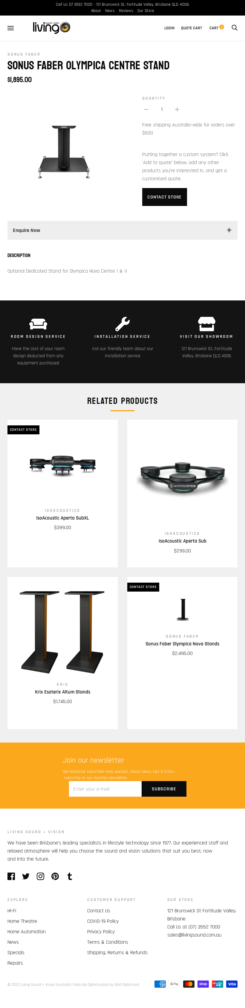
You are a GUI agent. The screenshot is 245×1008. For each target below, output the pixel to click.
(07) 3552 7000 (204, 926)
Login (169, 28)
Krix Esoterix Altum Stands (62, 692)
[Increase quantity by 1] (177, 109)
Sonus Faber (24, 54)
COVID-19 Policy (103, 921)
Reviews (126, 10)
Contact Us (98, 910)
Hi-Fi (11, 910)
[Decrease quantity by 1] (146, 109)
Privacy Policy (101, 931)
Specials (15, 952)
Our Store (145, 10)
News (110, 10)
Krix (62, 684)
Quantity (153, 98)
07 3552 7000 (80, 4)
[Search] (235, 28)
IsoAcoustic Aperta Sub (182, 541)
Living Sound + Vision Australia (46, 984)
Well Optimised (126, 984)
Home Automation (26, 931)
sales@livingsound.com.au (194, 934)
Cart (216, 28)
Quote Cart (191, 28)
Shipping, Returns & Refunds (117, 952)
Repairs (15, 963)
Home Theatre (22, 921)
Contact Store (164, 197)
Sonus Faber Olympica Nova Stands (182, 644)
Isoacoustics (63, 510)
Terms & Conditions (107, 942)
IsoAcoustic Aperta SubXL (62, 518)
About (96, 10)
